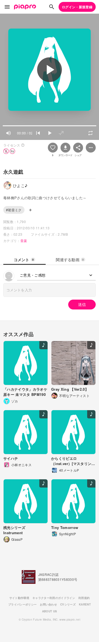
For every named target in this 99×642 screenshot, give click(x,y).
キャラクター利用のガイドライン (53, 598)
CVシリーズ (68, 604)
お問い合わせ (48, 604)
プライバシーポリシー (22, 604)
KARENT (85, 604)
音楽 (23, 240)
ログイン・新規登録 (77, 6)
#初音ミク (14, 209)
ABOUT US (49, 611)
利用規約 (84, 598)
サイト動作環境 (19, 598)
